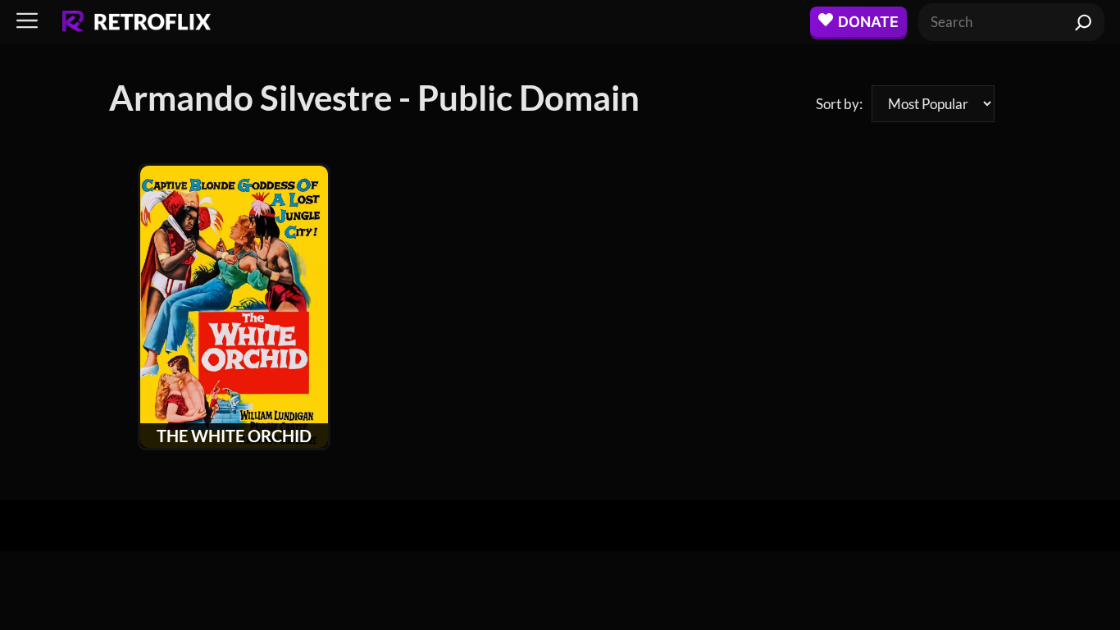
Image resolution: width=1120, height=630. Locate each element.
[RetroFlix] (136, 22)
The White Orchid (234, 435)
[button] (27, 22)
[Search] (1083, 22)
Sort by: (839, 103)
